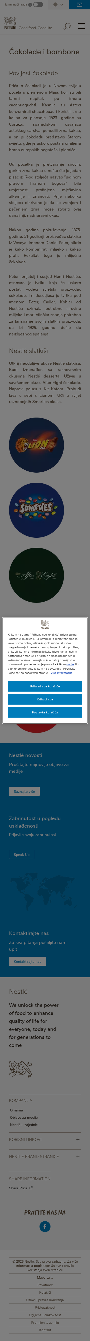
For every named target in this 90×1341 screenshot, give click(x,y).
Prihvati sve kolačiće (45, 686)
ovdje (70, 664)
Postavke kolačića (45, 712)
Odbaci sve (45, 699)
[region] (45, 670)
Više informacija (61, 673)
